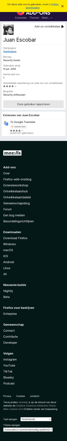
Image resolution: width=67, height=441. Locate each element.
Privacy (7, 396)
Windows (9, 244)
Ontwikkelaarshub (15, 191)
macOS (8, 250)
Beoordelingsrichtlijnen (18, 221)
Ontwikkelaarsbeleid (17, 197)
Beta (6, 297)
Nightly (8, 291)
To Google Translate (22, 122)
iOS (5, 256)
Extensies (21, 17)
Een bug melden (14, 215)
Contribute (10, 336)
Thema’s (34, 17)
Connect (9, 330)
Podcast (9, 383)
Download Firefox (15, 238)
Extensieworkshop (15, 185)
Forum (7, 209)
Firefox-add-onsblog (17, 179)
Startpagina (9, 51)
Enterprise (10, 313)
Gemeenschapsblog (16, 203)
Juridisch (34, 396)
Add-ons (9, 167)
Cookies (20, 396)
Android (8, 262)
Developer (10, 342)
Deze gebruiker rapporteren (33, 104)
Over (6, 173)
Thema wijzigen (11, 425)
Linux (6, 268)
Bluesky (8, 377)
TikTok (8, 371)
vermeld (23, 402)
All (5, 274)
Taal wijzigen (10, 419)
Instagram (10, 359)
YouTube (9, 365)
